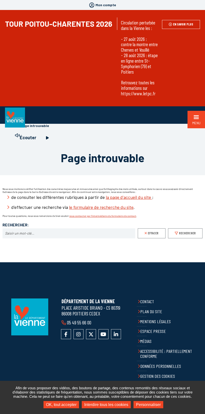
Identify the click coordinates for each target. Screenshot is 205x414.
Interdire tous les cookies (106, 405)
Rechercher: (15, 225)
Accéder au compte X (91, 334)
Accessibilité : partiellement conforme (166, 353)
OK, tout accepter (61, 405)
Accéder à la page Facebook (66, 334)
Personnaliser (148, 405)
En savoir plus (183, 24)
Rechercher (187, 233)
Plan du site (151, 311)
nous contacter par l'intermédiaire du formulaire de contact (102, 215)
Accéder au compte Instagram (79, 334)
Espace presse (153, 331)
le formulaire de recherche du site (101, 207)
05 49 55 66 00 (79, 322)
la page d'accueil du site (129, 197)
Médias (146, 341)
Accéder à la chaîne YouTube (103, 334)
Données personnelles (160, 366)
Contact (147, 301)
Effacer (153, 233)
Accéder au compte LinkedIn (116, 334)
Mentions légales (155, 321)
